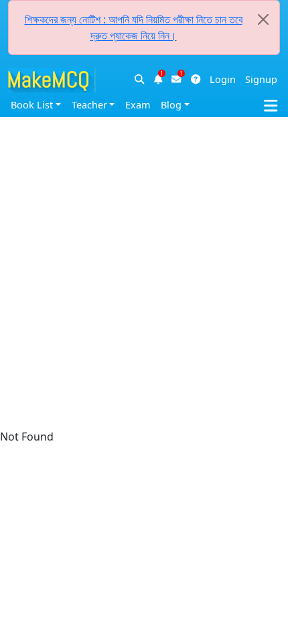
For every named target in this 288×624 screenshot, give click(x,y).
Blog (171, 104)
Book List (32, 104)
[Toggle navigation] (276, 103)
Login (223, 79)
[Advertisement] (144, 144)
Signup (261, 79)
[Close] (263, 19)
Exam (137, 104)
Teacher (89, 104)
